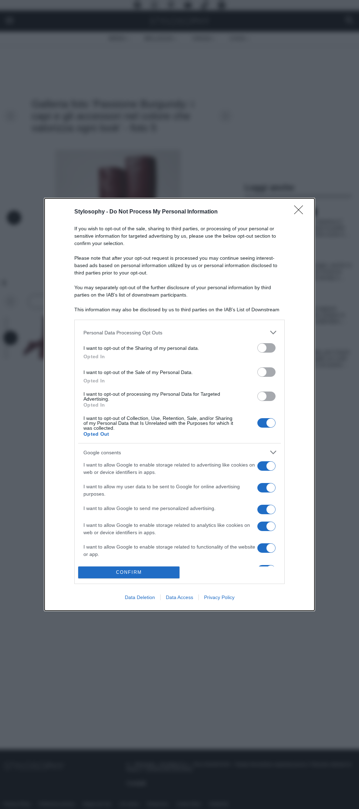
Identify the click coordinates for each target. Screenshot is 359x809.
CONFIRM (129, 572)
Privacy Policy (219, 597)
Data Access (179, 597)
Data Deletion (140, 597)
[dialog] (179, 404)
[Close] (300, 212)
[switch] (266, 348)
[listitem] (179, 332)
